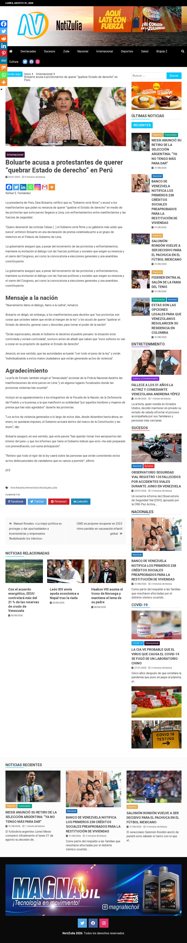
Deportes (127, 51)
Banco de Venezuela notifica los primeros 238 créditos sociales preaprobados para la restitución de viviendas (153, 570)
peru (49, 487)
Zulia (66, 51)
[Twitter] (16, 187)
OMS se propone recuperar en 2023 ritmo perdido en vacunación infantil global (99, 528)
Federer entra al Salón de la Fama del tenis (166, 282)
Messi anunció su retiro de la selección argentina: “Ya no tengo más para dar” (31, 816)
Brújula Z (161, 51)
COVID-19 (139, 605)
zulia (54, 487)
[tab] (142, 125)
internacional (31, 487)
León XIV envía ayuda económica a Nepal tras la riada (64, 593)
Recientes (142, 125)
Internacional (104, 51)
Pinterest (60, 501)
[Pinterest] (3, 53)
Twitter (38, 501)
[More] (52, 187)
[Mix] (3, 67)
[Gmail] (44, 187)
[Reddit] (3, 38)
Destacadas (28, 51)
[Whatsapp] (30, 187)
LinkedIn (82, 501)
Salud (144, 51)
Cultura (13, 61)
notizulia (42, 487)
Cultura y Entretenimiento (145, 378)
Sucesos (49, 51)
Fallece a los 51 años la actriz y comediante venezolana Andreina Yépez (155, 389)
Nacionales (142, 512)
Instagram (103, 923)
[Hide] (1, 89)
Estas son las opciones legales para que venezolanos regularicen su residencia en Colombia (166, 318)
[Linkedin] (23, 187)
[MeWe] (3, 60)
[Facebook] (9, 187)
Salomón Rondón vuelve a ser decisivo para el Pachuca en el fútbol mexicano (167, 250)
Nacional (82, 51)
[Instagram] (37, 187)
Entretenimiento (148, 344)
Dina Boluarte (17, 487)
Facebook (16, 501)
